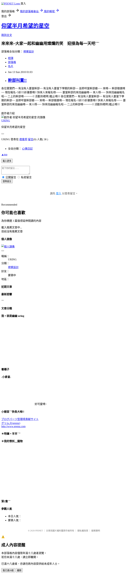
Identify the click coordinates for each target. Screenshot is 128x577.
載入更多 (7, 161)
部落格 (12, 62)
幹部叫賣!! (17, 80)
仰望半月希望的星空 (25, 26)
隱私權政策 (82, 530)
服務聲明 (95, 530)
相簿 (10, 58)
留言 (30, 139)
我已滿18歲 (8, 570)
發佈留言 (7, 181)
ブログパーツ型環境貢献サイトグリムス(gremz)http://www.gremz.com (20, 423)
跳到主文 (6, 35)
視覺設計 (28, 51)
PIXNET (39, 530)
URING (5, 120)
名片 (10, 66)
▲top (4, 154)
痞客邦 (23, 139)
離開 (19, 570)
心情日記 (27, 148)
